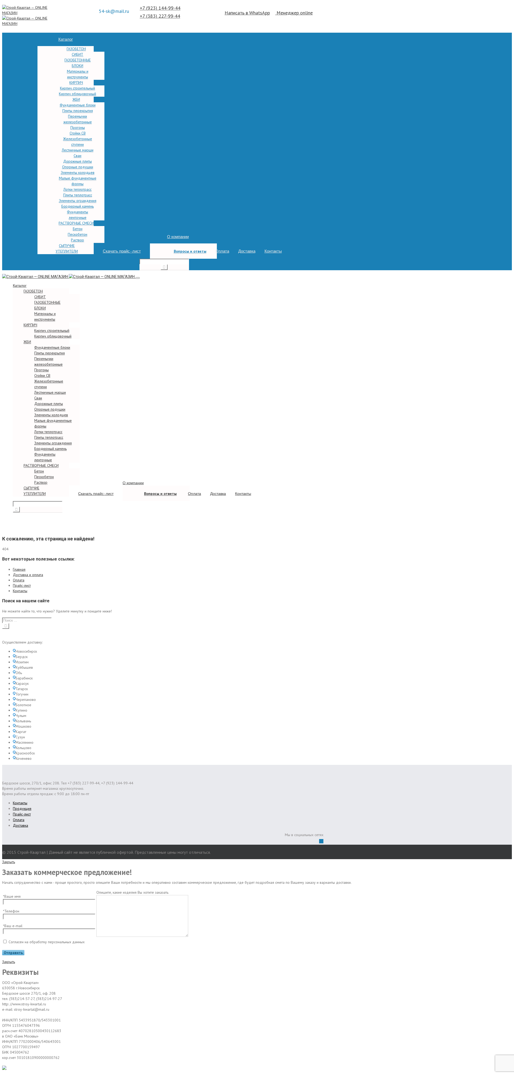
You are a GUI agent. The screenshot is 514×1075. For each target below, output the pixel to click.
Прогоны (77, 127)
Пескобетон (77, 234)
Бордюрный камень (77, 206)
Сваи (77, 155)
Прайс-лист (22, 585)
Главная (19, 569)
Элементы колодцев (78, 172)
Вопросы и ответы (190, 251)
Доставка (246, 251)
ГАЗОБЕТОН (76, 48)
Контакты (273, 251)
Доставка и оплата (28, 574)
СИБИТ (77, 54)
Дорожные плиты (77, 161)
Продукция (22, 808)
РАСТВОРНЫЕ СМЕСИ (76, 223)
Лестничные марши (77, 150)
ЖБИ (76, 99)
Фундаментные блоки (78, 105)
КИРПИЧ (76, 82)
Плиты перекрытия (77, 110)
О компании (178, 236)
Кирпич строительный (77, 88)
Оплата (222, 251)
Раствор (77, 240)
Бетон (77, 228)
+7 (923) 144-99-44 (160, 8)
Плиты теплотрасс (77, 195)
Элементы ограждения (77, 200)
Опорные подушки (77, 166)
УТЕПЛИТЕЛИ (67, 251)
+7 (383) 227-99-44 (160, 16)
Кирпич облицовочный (77, 93)
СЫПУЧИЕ (67, 245)
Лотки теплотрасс (77, 189)
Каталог (65, 39)
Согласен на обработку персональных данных (47, 941)
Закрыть (8, 861)
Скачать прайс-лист (122, 251)
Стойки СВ (78, 133)
